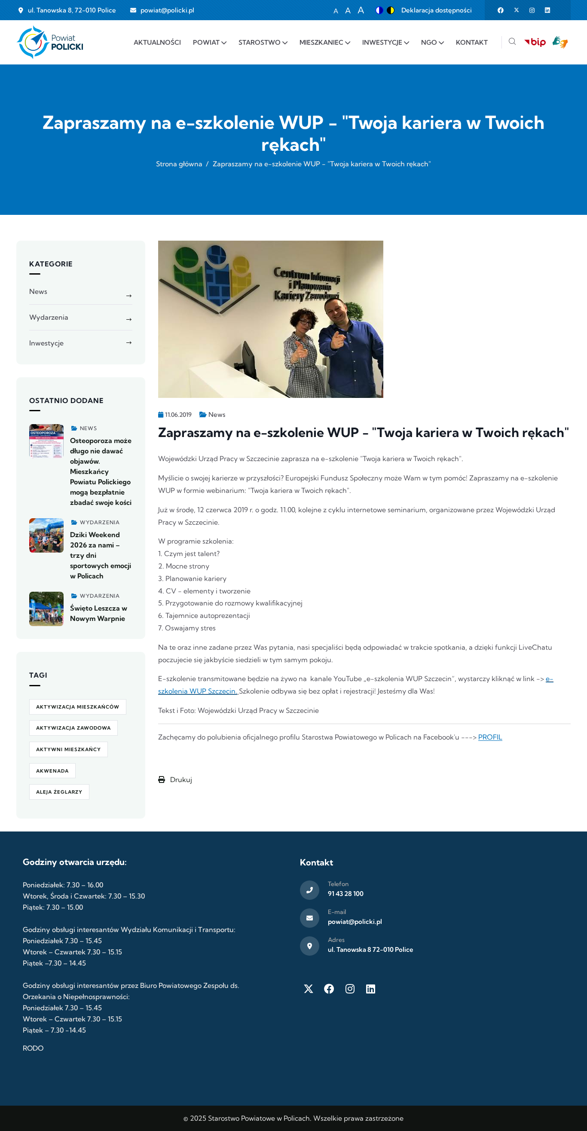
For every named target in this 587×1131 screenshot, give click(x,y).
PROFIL (490, 737)
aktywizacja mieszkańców (77, 707)
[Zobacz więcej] (46, 441)
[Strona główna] (49, 42)
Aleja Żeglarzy (59, 792)
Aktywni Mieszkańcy (68, 749)
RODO (33, 1048)
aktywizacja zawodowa (73, 728)
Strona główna (179, 163)
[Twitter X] (308, 988)
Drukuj (180, 779)
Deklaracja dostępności (436, 10)
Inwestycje (46, 343)
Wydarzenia (48, 317)
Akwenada (52, 771)
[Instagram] (349, 988)
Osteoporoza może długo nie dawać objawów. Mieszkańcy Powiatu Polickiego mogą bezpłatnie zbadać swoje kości (100, 471)
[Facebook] (329, 988)
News (216, 414)
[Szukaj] (512, 42)
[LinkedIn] (370, 988)
